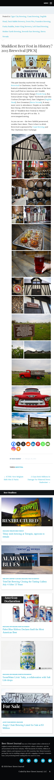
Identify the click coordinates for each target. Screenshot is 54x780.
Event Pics (30, 21)
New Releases (13, 626)
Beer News (6, 578)
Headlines (6, 531)
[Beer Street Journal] (27, 3)
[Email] (48, 444)
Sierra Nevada (35, 102)
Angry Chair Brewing (9, 722)
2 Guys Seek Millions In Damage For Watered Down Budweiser (39, 479)
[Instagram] (13, 449)
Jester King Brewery (23, 26)
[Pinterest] (38, 444)
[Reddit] (28, 444)
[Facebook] (13, 444)
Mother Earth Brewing (12, 31)
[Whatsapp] (43, 444)
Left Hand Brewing (40, 26)
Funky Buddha (8, 26)
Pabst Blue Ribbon (23, 626)
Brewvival (15, 85)
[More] (18, 449)
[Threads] (23, 444)
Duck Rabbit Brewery (16, 21)
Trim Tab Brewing (33, 578)
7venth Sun (40, 94)
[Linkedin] (33, 444)
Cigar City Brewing (18, 16)
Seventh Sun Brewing (31, 31)
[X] (18, 444)
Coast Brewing (33, 16)
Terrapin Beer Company (16, 531)
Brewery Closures (15, 578)
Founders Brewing (42, 21)
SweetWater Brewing (25, 674)
